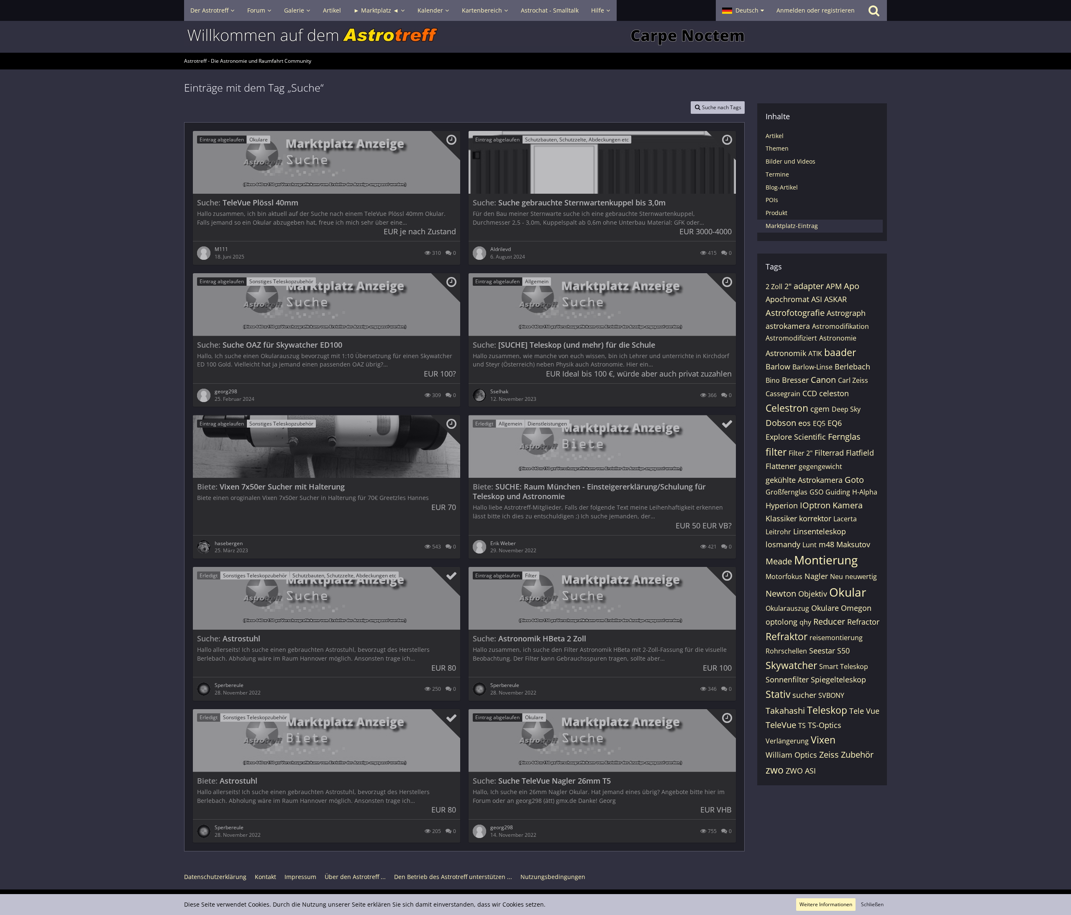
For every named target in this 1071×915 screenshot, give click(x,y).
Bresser (795, 380)
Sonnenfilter (787, 679)
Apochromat (787, 299)
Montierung (826, 560)
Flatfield (860, 453)
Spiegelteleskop (838, 679)
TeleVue (781, 724)
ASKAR (835, 299)
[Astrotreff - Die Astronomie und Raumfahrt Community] (535, 37)
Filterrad (829, 453)
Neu (836, 576)
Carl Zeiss (853, 380)
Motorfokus (784, 576)
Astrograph (846, 313)
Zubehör (857, 754)
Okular (847, 592)
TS (802, 725)
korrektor (815, 518)
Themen (777, 148)
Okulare (825, 608)
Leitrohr (778, 531)
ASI (816, 299)
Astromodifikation (840, 326)
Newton (781, 593)
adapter (809, 286)
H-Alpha (864, 492)
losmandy (783, 544)
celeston (834, 393)
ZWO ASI (801, 771)
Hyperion (782, 505)
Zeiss (829, 754)
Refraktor (786, 636)
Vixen (823, 739)
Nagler (816, 576)
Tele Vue (864, 711)
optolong (781, 622)
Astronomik (786, 353)
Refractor (863, 622)
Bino (773, 380)
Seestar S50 (829, 651)
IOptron (815, 505)
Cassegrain (783, 393)
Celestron (787, 408)
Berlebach (852, 366)
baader (840, 352)
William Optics (791, 755)
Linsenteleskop (819, 531)
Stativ (778, 694)
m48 (826, 544)
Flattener (781, 466)
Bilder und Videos (790, 161)
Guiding (837, 492)
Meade (779, 561)
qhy (805, 622)
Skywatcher (791, 665)
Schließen (872, 904)
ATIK (815, 353)
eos (804, 423)
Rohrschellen (786, 651)
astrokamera (788, 326)
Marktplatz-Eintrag (792, 226)
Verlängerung (787, 741)
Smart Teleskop (843, 666)
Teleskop (827, 710)
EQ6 (835, 423)
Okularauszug (787, 608)
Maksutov (853, 544)
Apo (851, 286)
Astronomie (837, 338)
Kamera (848, 505)
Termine (777, 174)
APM (834, 286)
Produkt (776, 213)
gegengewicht (820, 466)
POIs (772, 200)
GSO (816, 492)
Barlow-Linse (812, 367)
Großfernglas (786, 492)
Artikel (775, 136)
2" (788, 286)
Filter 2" (800, 453)
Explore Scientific (796, 437)
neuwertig (861, 576)
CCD (809, 393)
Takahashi (785, 710)
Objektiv (812, 594)
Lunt (809, 544)
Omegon (856, 608)
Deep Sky (846, 409)
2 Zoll (774, 286)
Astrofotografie (795, 312)
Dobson (781, 422)
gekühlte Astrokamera (804, 480)
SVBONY (831, 695)
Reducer (829, 621)
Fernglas (844, 436)
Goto (854, 479)
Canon (823, 379)
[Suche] (874, 10)
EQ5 (819, 423)
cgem (820, 409)
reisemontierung (836, 637)
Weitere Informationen (825, 904)
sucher (804, 695)
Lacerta (845, 518)
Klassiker (781, 518)
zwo (775, 770)
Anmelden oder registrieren (815, 10)
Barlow (778, 366)
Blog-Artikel (782, 187)
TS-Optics (824, 725)
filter (776, 452)
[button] (743, 10)
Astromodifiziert (791, 338)
